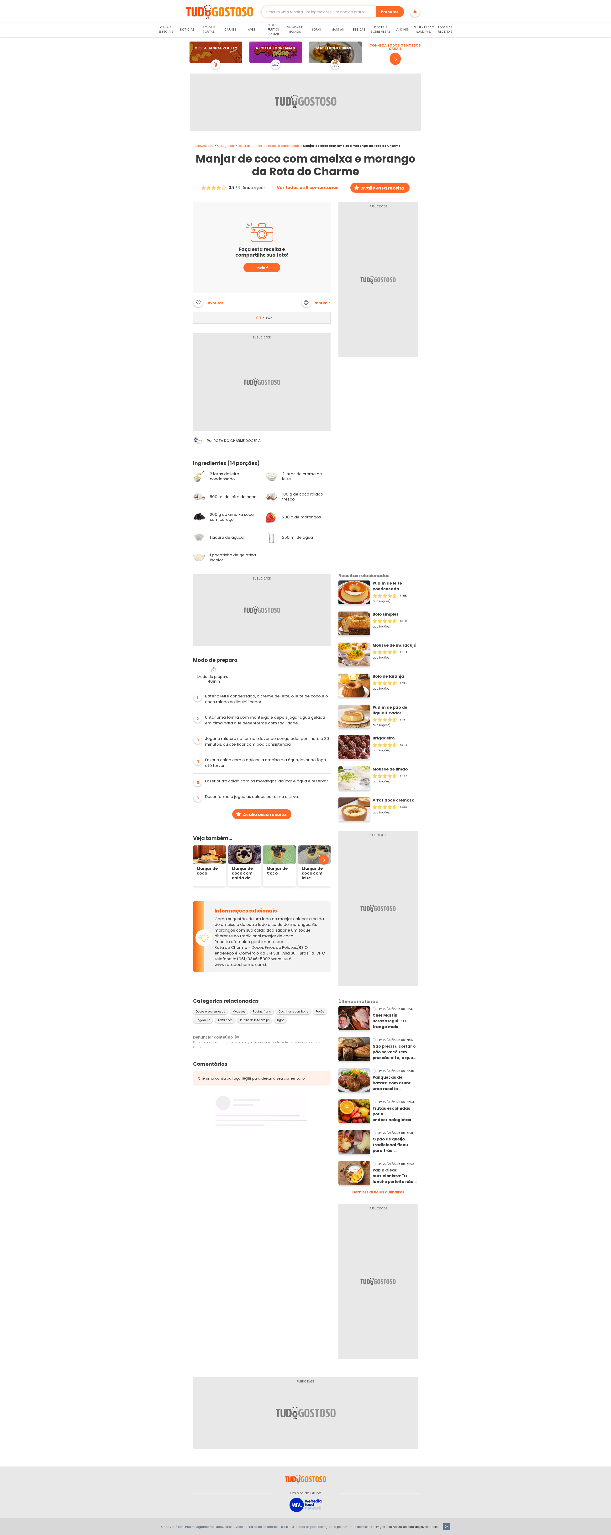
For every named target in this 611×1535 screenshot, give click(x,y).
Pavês (320, 1011)
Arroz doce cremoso (393, 800)
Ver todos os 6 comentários (307, 187)
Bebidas (359, 29)
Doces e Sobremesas (381, 29)
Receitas (244, 146)
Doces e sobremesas (210, 1011)
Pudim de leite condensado (387, 586)
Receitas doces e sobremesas (277, 146)
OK (446, 1526)
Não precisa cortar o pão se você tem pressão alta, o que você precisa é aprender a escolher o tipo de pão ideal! (394, 1052)
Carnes (230, 29)
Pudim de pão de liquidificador (390, 710)
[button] (315, 302)
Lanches (402, 29)
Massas (338, 29)
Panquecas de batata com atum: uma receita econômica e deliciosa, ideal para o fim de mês (394, 1083)
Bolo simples (386, 614)
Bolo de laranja (388, 676)
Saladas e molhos (295, 29)
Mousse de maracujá (394, 645)
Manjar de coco (207, 871)
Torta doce (225, 1020)
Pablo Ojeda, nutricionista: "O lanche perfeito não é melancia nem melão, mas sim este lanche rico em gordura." (395, 1176)
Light (280, 1020)
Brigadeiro (203, 1020)
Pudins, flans (262, 1011)
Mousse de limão (390, 769)
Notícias (187, 29)
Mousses (239, 1011)
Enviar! (261, 267)
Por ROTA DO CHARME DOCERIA (234, 440)
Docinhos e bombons (293, 1011)
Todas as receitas (445, 29)
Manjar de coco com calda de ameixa (242, 873)
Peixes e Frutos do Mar (273, 29)
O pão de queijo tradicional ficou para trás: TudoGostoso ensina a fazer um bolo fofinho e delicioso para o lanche (394, 1145)
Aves (252, 29)
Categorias (225, 146)
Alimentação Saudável (423, 29)
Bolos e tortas (209, 29)
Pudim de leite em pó (254, 1020)
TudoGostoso (203, 146)
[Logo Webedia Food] (305, 1504)
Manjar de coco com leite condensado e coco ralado (314, 873)
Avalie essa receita (382, 188)
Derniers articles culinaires (378, 1192)
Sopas (316, 29)
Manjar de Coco (277, 871)
